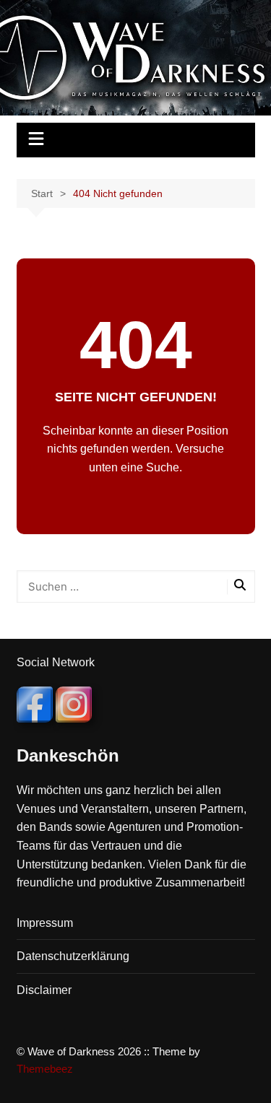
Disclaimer (44, 990)
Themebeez (45, 1069)
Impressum (45, 923)
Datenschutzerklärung (73, 956)
